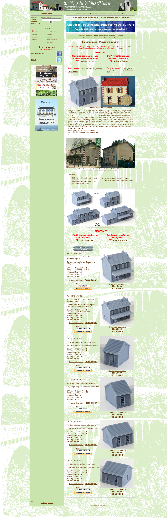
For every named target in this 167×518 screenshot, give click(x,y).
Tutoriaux (34, 39)
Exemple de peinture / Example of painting (100, 107)
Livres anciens (50, 42)
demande (129, 46)
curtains (120, 178)
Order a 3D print (108, 37)
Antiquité (33, 19)
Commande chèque (76, 280)
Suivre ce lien (73, 72)
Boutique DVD (103, 13)
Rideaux (75, 178)
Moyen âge (34, 21)
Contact (110, 13)
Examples (94, 37)
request (119, 48)
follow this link (121, 61)
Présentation (35, 31)
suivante (50, 503)
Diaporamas (49, 37)
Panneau (75, 181)
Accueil (78, 13)
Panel (106, 180)
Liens (114, 13)
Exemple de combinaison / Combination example (100, 227)
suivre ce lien (87, 61)
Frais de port (91, 280)
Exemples (34, 34)
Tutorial (116, 37)
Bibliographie (121, 13)
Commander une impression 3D (108, 35)
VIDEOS (84, 13)
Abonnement (49, 34)
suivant (50, 13)
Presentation (86, 37)
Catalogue (34, 37)
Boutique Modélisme (92, 13)
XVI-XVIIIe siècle (35, 23)
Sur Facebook (38, 53)
